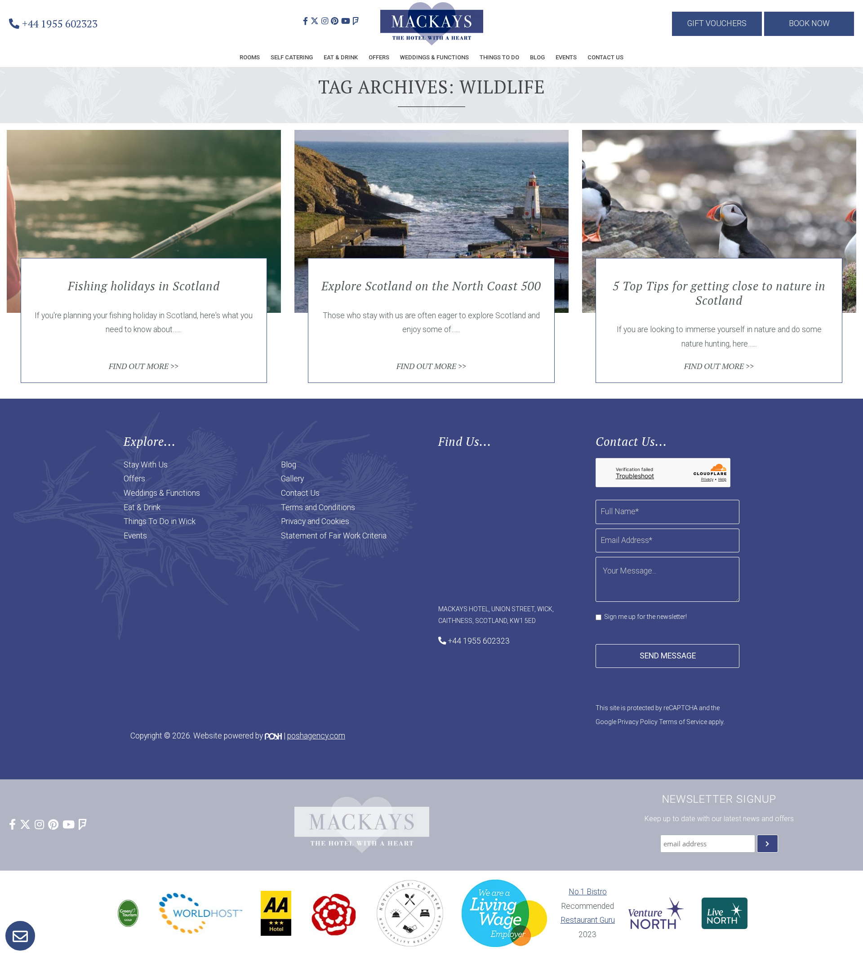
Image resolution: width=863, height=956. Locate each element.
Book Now (809, 23)
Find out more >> (143, 366)
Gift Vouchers (717, 23)
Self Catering (292, 57)
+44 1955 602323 (60, 24)
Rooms (250, 57)
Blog (537, 57)
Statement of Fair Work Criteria (334, 535)
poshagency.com (316, 735)
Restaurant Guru (588, 920)
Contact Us (605, 57)
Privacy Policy (638, 721)
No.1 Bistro (588, 891)
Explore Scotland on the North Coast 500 (431, 286)
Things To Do (499, 57)
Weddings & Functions (434, 57)
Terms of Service (683, 721)
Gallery (292, 478)
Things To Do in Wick (160, 521)
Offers (379, 57)
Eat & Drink (341, 57)
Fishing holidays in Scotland (144, 286)
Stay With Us (146, 464)
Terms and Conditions (318, 507)
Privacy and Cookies (315, 521)
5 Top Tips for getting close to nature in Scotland (719, 293)
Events (566, 57)
